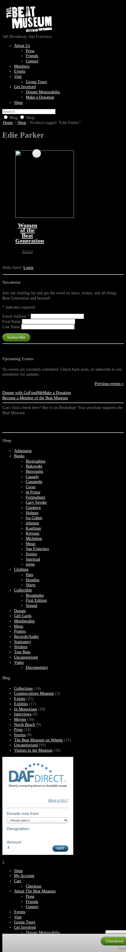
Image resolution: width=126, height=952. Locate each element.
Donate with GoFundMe (22, 393)
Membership (24, 621)
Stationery (22, 642)
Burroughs (34, 471)
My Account (24, 876)
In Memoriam (25, 709)
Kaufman (33, 528)
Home (8, 122)
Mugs (18, 626)
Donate (20, 611)
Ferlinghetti (35, 497)
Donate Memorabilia (43, 92)
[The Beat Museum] (27, 31)
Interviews (22, 714)
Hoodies (32, 580)
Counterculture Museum (34, 693)
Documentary (37, 667)
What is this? (58, 801)
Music (31, 544)
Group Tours (36, 82)
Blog (14, 118)
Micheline (34, 538)
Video (19, 662)
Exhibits (21, 704)
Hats (29, 575)
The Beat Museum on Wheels (38, 740)
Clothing (21, 569)
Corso (30, 487)
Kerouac (33, 533)
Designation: (18, 828)
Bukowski (34, 466)
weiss (30, 564)
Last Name (11, 327)
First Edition (36, 600)
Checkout (33, 886)
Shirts (30, 585)
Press (30, 51)
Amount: (14, 842)
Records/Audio (26, 636)
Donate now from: (23, 813)
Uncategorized (26, 657)
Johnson (32, 523)
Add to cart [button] (36, 153)
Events (19, 71)
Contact (32, 61)
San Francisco (37, 549)
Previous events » (109, 384)
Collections (23, 688)
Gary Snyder (36, 502)
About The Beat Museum (35, 891)
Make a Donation (40, 97)
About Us (22, 45)
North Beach (24, 724)
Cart (17, 881)
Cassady (32, 477)
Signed (31, 605)
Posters (20, 631)
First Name (12, 321)
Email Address (16, 316)
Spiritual (33, 559)
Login (28, 267)
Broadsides (35, 595)
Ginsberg (33, 507)
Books (19, 456)
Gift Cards (22, 616)
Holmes (32, 513)
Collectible (23, 590)
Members (21, 66)
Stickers (20, 647)
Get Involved (25, 87)
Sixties (31, 554)
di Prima (33, 492)
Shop (18, 102)
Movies (20, 719)
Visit (18, 76)
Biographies (35, 461)
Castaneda (34, 482)
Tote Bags (22, 652)
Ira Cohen (34, 518)
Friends (32, 56)
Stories (19, 735)
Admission (23, 451)
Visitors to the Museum (33, 750)
